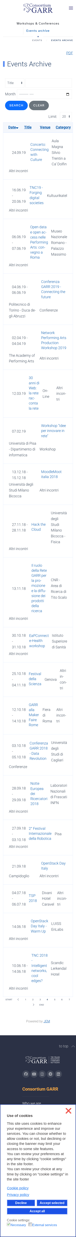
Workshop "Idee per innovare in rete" (53, 431)
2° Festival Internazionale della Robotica (40, 833)
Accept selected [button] (52, 1203)
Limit (52, 116)
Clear (39, 105)
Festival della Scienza (35, 679)
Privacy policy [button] (18, 1195)
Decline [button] (21, 1203)
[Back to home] (38, 8)
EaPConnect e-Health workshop (39, 640)
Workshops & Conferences (38, 24)
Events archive (38, 31)
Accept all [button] (37, 1211)
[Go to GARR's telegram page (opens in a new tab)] (50, 1074)
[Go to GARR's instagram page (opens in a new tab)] (42, 1074)
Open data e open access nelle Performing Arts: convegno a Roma (39, 242)
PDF (69, 53)
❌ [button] (68, 1111)
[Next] (33, 1004)
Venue (45, 127)
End (41, 1005)
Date (12, 127)
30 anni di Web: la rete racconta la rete (34, 393)
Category (63, 127)
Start (8, 999)
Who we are (31, 1103)
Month (10, 94)
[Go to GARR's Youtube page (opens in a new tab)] (34, 1074)
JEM (47, 1021)
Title (28, 127)
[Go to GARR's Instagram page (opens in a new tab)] (26, 1074)
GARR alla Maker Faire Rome (34, 715)
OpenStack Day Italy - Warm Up (39, 926)
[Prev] (18, 999)
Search (16, 105)
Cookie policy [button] (18, 1188)
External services (44, 1225)
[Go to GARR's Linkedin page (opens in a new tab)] (58, 1074)
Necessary (18, 1225)
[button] (71, 8)
